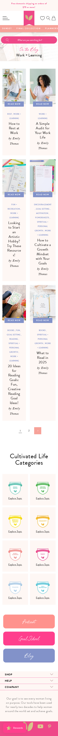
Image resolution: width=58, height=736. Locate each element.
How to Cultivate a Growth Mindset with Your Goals (42, 252)
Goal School (29, 638)
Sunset (7, 28)
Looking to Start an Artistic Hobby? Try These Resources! (14, 239)
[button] (6, 18)
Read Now (14, 104)
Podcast (29, 621)
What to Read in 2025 (43, 358)
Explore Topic (15, 498)
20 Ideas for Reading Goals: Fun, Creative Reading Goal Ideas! (14, 384)
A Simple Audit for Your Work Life (42, 130)
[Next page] (37, 430)
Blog (29, 656)
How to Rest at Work (14, 128)
